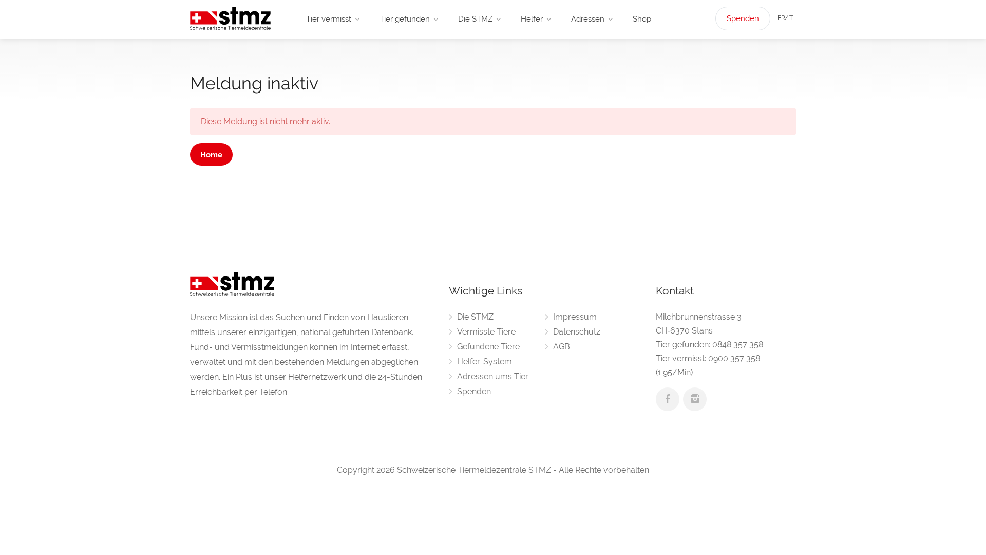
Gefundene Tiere (488, 346)
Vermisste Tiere (486, 332)
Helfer (532, 19)
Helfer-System (484, 361)
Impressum (575, 317)
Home (211, 154)
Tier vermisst (328, 19)
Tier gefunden (405, 19)
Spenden (743, 18)
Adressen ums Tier (492, 376)
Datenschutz (576, 332)
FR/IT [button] (785, 18)
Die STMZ (475, 19)
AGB (561, 346)
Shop (642, 19)
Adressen (587, 19)
